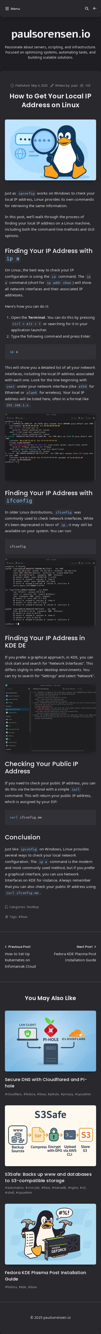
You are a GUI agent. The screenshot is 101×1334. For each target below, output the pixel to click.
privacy (68, 1094)
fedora (30, 1094)
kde (23, 1287)
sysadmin (84, 1094)
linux (24, 917)
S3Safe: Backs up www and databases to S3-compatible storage (48, 1177)
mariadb (60, 1188)
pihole (54, 1094)
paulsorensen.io (50, 34)
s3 (84, 1188)
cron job (33, 1188)
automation (15, 1188)
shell (10, 1192)
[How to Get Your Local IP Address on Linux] (50, 149)
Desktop (33, 907)
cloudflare (14, 1094)
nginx (74, 1188)
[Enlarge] (90, 419)
